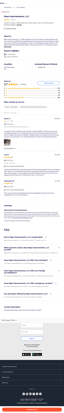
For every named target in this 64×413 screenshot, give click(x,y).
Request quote (32, 409)
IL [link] (14, 7)
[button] (7, 142)
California (27, 400)
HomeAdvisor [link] (8, 7)
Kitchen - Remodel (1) (11, 107)
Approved (6, 12)
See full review (9, 148)
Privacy (22, 400)
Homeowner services (9, 366)
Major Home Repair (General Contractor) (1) (33, 107)
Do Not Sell (33, 400)
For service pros (7, 372)
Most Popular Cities (8, 320)
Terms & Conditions (42, 403)
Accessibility (40, 400)
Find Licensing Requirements (20, 217)
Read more (7, 47)
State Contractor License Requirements (15, 210)
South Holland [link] (21, 7)
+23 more (19, 25)
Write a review (49, 83)
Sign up (32, 339)
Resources (5, 377)
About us (5, 383)
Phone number (11, 28)
